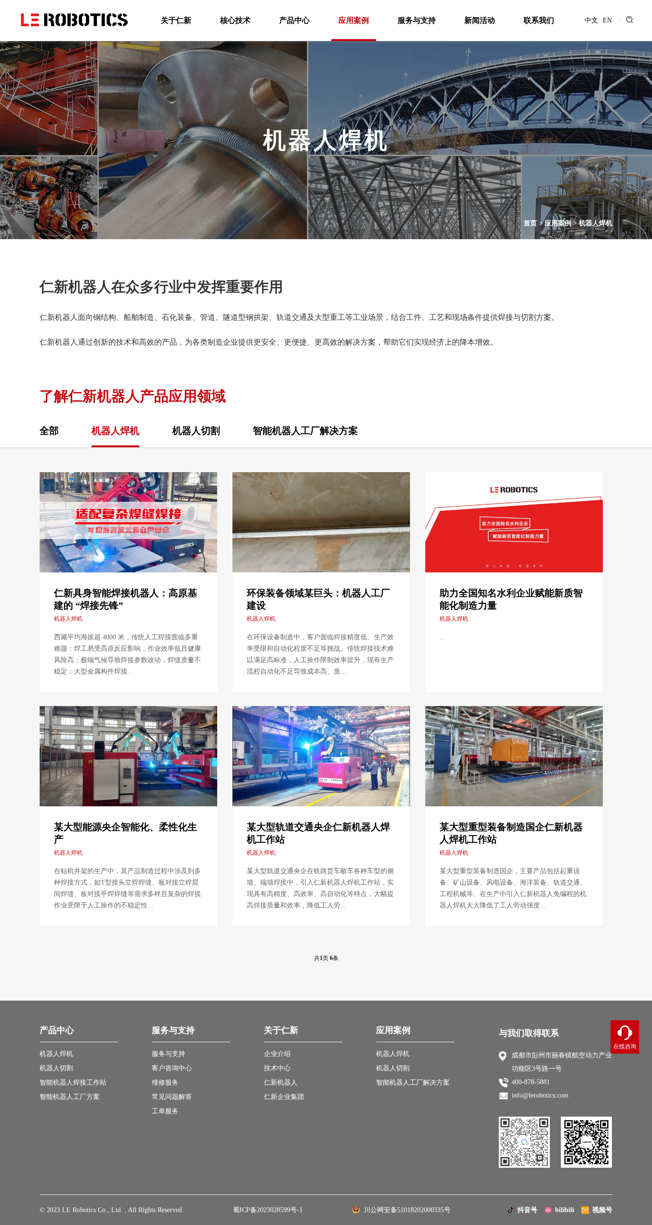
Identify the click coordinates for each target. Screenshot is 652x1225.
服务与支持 (417, 20)
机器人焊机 (595, 223)
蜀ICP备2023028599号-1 (268, 1210)
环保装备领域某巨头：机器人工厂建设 (318, 599)
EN (607, 20)
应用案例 (353, 20)
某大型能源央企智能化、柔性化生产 (125, 833)
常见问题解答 (172, 1096)
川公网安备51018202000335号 (405, 1210)
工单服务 (165, 1111)
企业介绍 (277, 1053)
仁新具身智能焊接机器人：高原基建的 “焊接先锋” (125, 599)
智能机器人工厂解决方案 (305, 430)
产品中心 (294, 20)
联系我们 (539, 20)
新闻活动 (479, 20)
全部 (49, 430)
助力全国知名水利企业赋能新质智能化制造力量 (511, 599)
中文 (591, 20)
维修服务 (165, 1082)
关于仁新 (176, 20)
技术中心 (277, 1068)
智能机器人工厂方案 (70, 1096)
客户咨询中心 (172, 1068)
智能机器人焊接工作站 (73, 1082)
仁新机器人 (280, 1082)
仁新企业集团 (284, 1096)
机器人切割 (196, 430)
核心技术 (235, 20)
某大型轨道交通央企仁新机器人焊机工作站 (318, 833)
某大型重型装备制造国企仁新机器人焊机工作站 (511, 833)
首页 (530, 223)
